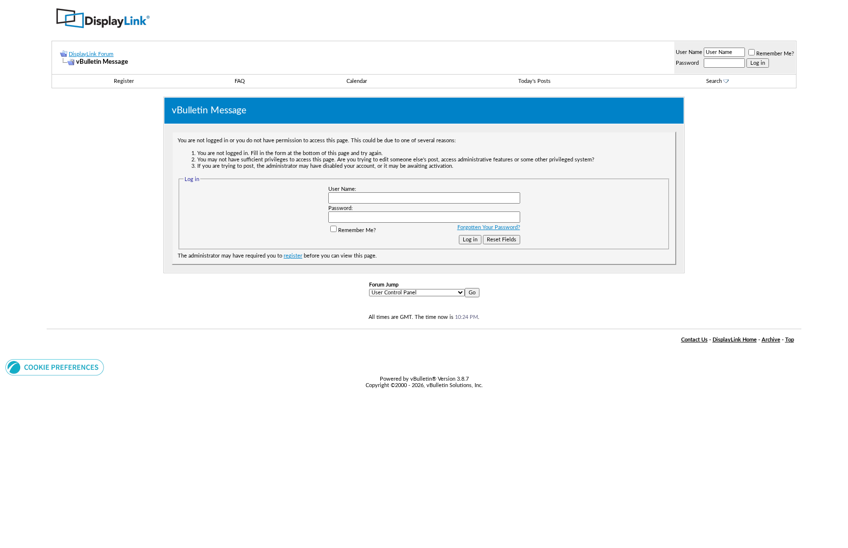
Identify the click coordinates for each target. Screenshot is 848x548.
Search (714, 81)
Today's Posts (534, 81)
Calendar (356, 81)
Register (124, 81)
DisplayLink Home (735, 339)
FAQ (240, 81)
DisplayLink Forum (91, 54)
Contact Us (694, 339)
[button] (55, 373)
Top (789, 339)
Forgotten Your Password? (488, 227)
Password (687, 63)
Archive (771, 339)
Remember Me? (775, 53)
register (293, 256)
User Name (689, 52)
